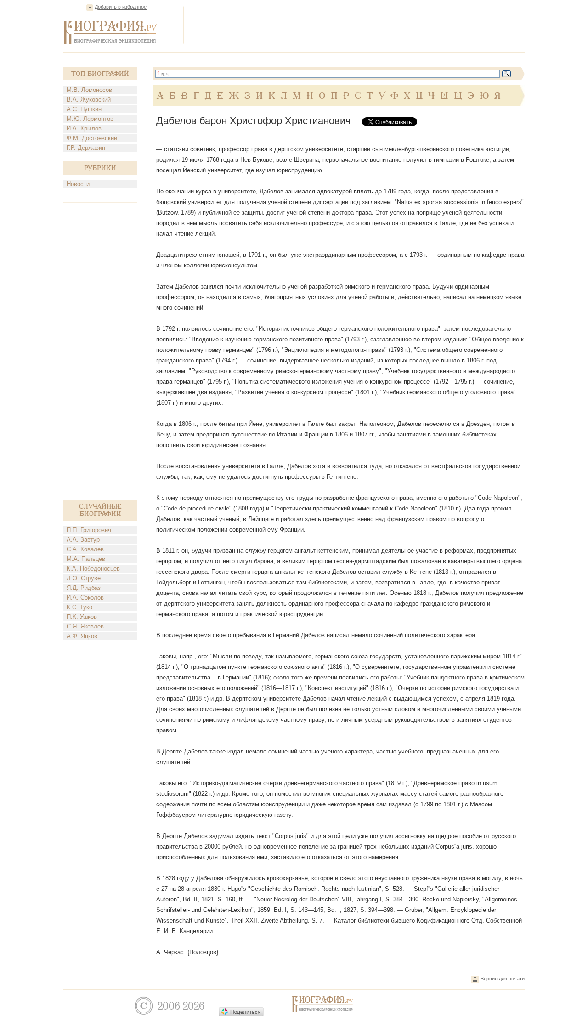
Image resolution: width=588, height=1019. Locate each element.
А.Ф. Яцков (82, 636)
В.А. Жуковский (89, 99)
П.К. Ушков (82, 616)
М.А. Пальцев (86, 558)
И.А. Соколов (85, 597)
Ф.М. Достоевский (92, 138)
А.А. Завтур (83, 539)
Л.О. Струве (84, 578)
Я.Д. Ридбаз (84, 587)
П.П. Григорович (89, 529)
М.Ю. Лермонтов (90, 118)
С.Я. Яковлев (85, 626)
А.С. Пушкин (84, 109)
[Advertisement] (357, 24)
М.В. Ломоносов (89, 89)
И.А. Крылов (84, 128)
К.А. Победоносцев (93, 568)
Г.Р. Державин (86, 147)
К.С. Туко (79, 607)
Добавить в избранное (121, 7)
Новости (78, 184)
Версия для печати (503, 978)
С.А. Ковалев (85, 549)
